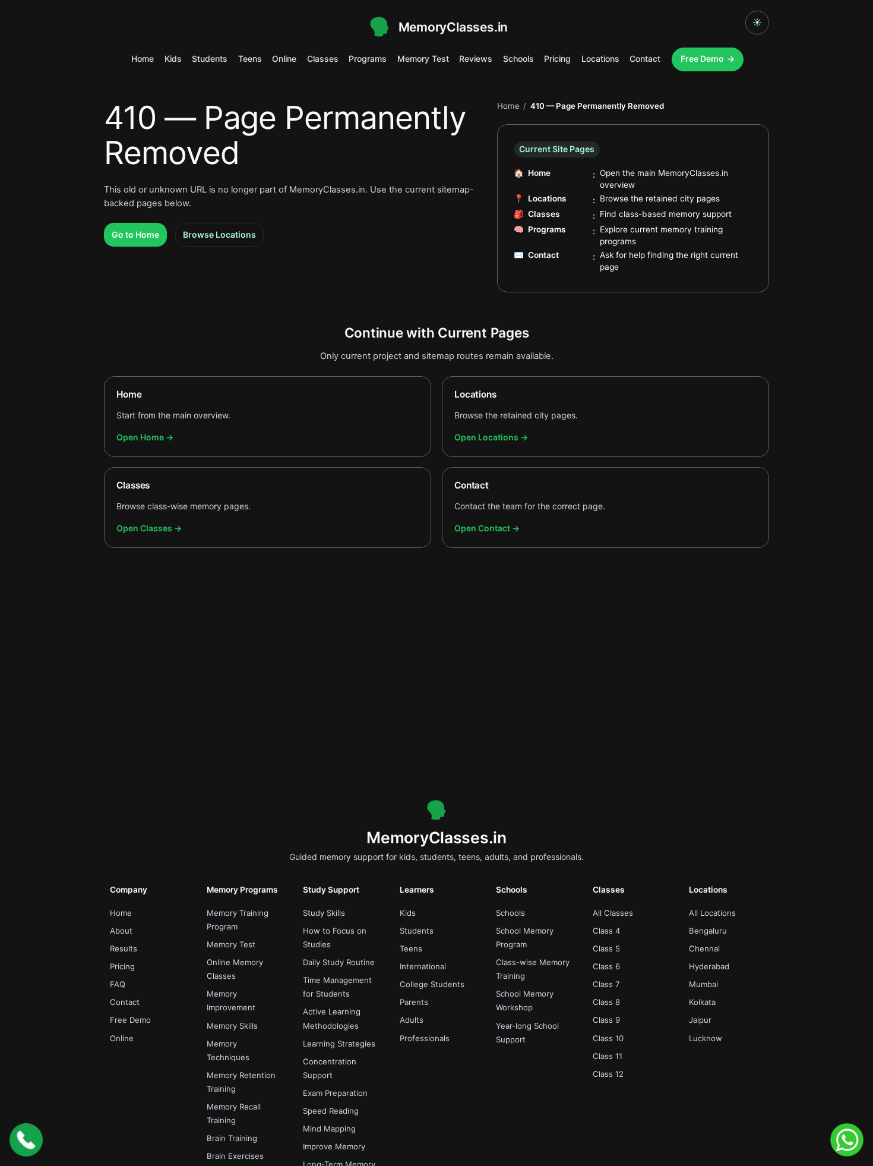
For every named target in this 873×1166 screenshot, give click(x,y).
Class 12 (608, 1074)
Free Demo (702, 58)
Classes (323, 58)
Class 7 (606, 984)
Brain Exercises (235, 1156)
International (423, 966)
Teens (250, 58)
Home (142, 58)
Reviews (475, 58)
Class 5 (606, 948)
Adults (411, 1020)
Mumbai (703, 984)
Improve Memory (334, 1146)
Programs (368, 58)
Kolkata (702, 1002)
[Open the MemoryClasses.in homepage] (436, 810)
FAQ (117, 984)
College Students (432, 984)
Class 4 (606, 930)
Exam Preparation (335, 1093)
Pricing (557, 58)
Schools (518, 58)
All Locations (712, 913)
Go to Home (135, 234)
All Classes (613, 913)
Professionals (425, 1038)
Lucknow (705, 1038)
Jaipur (700, 1020)
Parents (414, 1002)
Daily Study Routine (339, 962)
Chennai (704, 948)
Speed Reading (331, 1110)
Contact (645, 58)
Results (123, 948)
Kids (173, 58)
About (121, 930)
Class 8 (606, 1002)
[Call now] (26, 1139)
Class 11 (607, 1056)
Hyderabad (709, 966)
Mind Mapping (329, 1128)
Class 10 (608, 1038)
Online (284, 58)
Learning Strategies (339, 1043)
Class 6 (606, 966)
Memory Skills (232, 1026)
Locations (600, 58)
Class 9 (606, 1020)
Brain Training (232, 1138)
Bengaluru (708, 930)
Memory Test (423, 58)
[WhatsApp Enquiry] (846, 1139)
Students (209, 58)
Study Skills (324, 913)
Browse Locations (219, 234)
